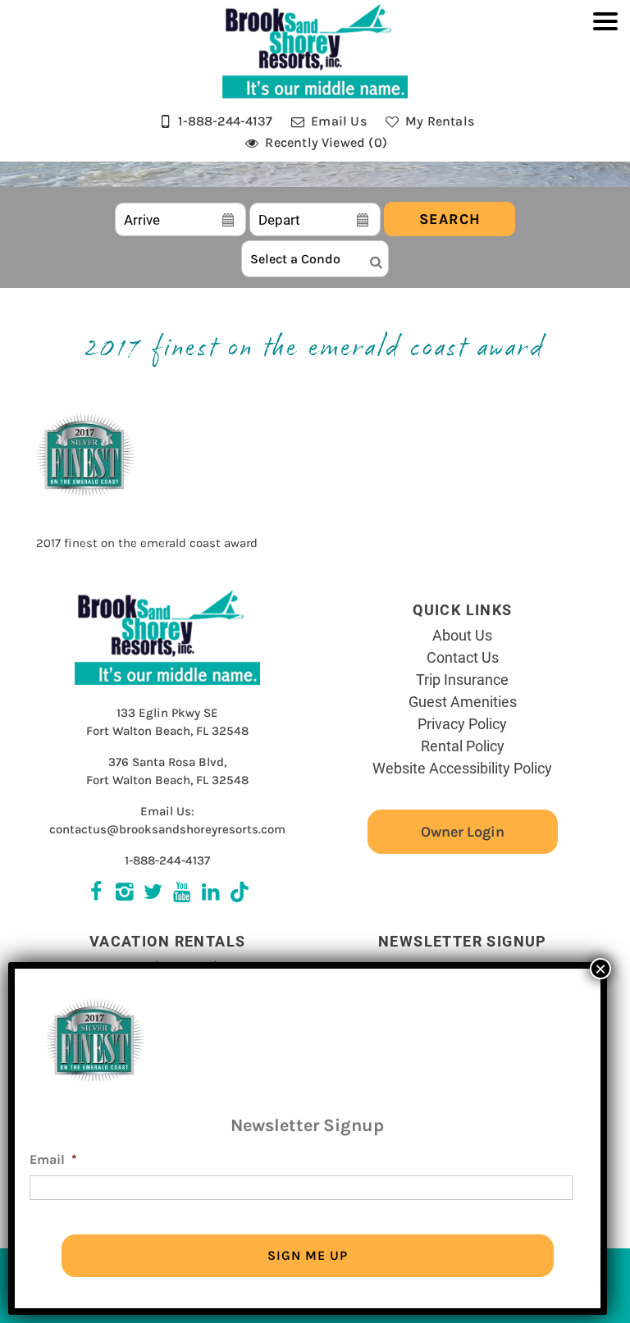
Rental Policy (462, 745)
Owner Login (462, 832)
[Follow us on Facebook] (95, 894)
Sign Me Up (307, 1255)
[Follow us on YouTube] (181, 894)
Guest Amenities (463, 701)
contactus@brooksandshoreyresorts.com (167, 829)
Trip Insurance (462, 679)
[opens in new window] (239, 894)
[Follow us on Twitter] (124, 894)
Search (450, 219)
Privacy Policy (462, 723)
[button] (605, 89)
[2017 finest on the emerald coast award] (85, 508)
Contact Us (463, 657)
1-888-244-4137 (167, 860)
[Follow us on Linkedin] (210, 894)
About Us (462, 635)
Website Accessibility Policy (462, 768)
